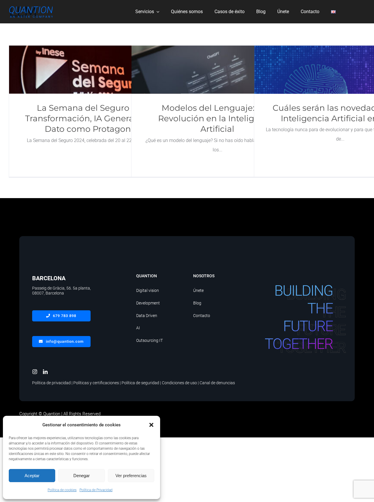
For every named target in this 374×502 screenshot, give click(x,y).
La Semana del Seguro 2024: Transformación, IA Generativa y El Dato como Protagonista (95, 69)
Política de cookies (62, 490)
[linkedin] (45, 371)
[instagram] (34, 371)
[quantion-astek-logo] (31, 6)
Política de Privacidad (95, 490)
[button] (151, 425)
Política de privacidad (51, 382)
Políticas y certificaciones (96, 382)
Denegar (81, 475)
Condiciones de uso (179, 382)
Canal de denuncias (217, 382)
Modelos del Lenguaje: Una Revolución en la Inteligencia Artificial (217, 69)
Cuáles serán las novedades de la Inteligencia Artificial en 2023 (340, 69)
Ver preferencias (131, 475)
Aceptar (32, 475)
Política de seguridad (140, 382)
